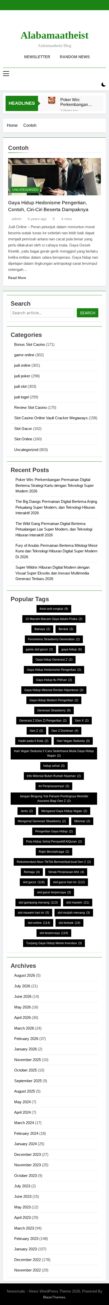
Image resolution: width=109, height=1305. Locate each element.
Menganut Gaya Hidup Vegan (64, 811)
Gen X (82, 720)
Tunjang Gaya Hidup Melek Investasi (54, 943)
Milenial (82, 821)
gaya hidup (71, 649)
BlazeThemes (54, 1297)
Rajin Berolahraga (54, 851)
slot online (39, 923)
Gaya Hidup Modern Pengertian (53, 700)
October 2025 (25, 1070)
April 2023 (22, 1217)
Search (87, 312)
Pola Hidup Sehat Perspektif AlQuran (54, 841)
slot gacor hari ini (69, 882)
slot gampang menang (38, 902)
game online (24, 355)
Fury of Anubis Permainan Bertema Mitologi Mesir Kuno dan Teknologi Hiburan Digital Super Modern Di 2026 (56, 551)
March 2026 (24, 1028)
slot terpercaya (54, 933)
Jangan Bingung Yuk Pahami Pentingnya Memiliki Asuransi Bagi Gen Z (54, 799)
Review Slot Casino (30, 407)
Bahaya (42, 629)
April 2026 (22, 1017)
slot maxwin (77, 902)
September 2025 (28, 1081)
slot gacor (34, 882)
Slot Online (23, 439)
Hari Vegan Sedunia (73, 741)
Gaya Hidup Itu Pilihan (54, 680)
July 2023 (22, 1186)
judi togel (21, 397)
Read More (17, 278)
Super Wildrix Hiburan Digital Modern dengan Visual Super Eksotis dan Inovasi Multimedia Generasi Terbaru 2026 (52, 573)
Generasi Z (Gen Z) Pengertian (43, 720)
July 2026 (22, 986)
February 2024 (26, 1133)
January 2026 (25, 1049)
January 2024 (25, 1144)
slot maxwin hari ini (33, 912)
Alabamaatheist (54, 35)
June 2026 (22, 996)
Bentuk (66, 629)
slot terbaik (69, 923)
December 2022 (27, 1259)
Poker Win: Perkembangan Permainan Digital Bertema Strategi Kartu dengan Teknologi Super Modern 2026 (76, 102)
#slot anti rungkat (54, 609)
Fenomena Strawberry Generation (54, 639)
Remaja (32, 872)
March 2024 (24, 1123)
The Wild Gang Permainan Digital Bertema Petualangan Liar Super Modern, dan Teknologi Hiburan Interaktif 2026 (53, 529)
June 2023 (22, 1196)
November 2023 (27, 1165)
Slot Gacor (23, 428)
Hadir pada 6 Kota (33, 741)
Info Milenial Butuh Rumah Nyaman (54, 776)
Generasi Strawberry (54, 710)
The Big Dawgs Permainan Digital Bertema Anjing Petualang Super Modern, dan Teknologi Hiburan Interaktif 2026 (56, 507)
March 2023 (24, 1228)
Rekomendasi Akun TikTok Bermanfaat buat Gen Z (54, 862)
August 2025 (24, 1091)
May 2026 (22, 1007)
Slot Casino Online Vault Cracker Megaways (51, 418)
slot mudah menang (74, 912)
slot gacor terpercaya (54, 892)
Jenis (27, 811)
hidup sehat (54, 766)
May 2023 (22, 1207)
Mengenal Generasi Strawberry (42, 821)
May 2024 (22, 1102)
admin (17, 219)
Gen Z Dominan (64, 731)
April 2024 (22, 1112)
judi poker (22, 376)
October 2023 (25, 1175)
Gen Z (36, 731)
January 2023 (25, 1249)
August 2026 (24, 975)
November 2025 (27, 1060)
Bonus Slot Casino (29, 344)
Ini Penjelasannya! (54, 786)
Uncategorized (25, 190)
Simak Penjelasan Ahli (66, 872)
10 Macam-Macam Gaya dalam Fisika (53, 619)
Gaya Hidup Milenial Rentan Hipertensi (53, 690)
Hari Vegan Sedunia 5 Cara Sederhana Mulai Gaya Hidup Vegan (54, 753)
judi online (22, 365)
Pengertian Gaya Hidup (54, 831)
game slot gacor (39, 649)
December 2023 (27, 1154)
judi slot (20, 386)
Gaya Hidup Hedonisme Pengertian (54, 670)
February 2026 (26, 1038)
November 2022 (27, 1270)
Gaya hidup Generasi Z (53, 659)
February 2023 (26, 1238)
